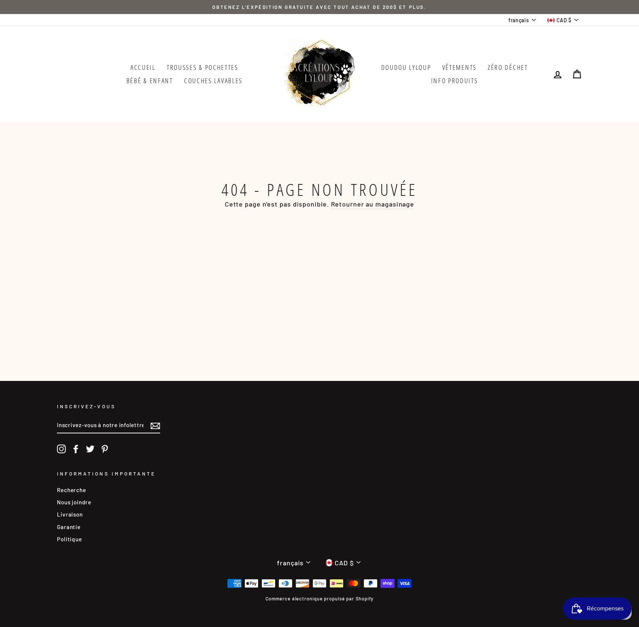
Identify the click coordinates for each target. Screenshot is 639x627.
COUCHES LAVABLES (213, 80)
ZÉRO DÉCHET (508, 67)
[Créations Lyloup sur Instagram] (61, 448)
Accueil (143, 67)
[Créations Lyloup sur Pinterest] (104, 448)
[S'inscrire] (155, 425)
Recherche (71, 490)
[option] (319, 7)
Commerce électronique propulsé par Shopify (320, 599)
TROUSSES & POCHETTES (203, 67)
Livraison (70, 514)
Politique (69, 539)
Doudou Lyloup (406, 67)
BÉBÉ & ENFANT (149, 80)
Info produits (454, 80)
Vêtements (459, 67)
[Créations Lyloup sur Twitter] (90, 448)
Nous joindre (74, 502)
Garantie (69, 527)
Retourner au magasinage (373, 204)
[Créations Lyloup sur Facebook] (75, 448)
